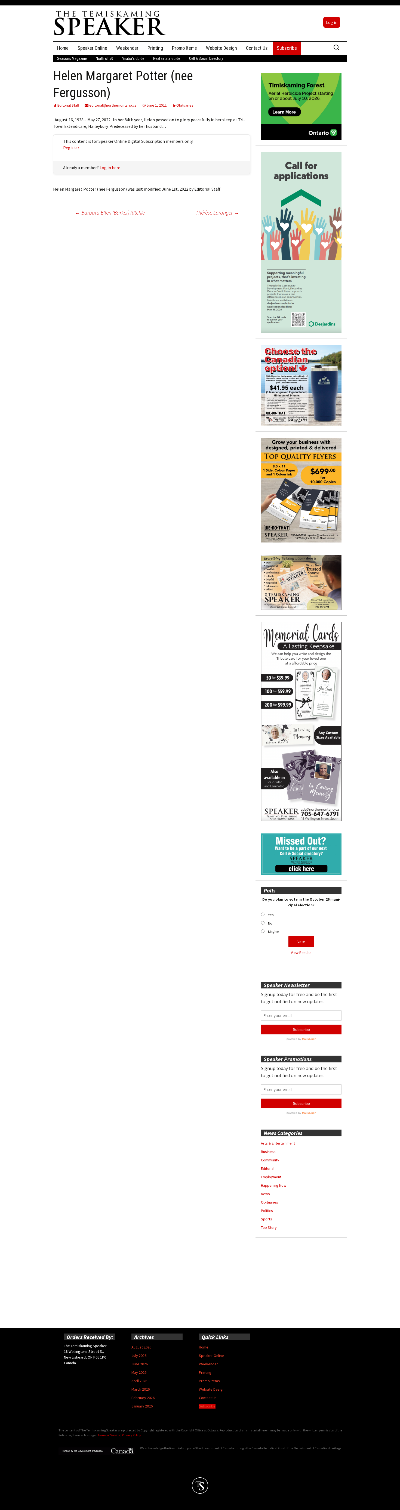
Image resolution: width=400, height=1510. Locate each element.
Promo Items (184, 48)
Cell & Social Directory (206, 58)
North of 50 (104, 58)
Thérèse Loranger (217, 212)
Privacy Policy (131, 1435)
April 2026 (139, 1380)
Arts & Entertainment (278, 1143)
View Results (301, 952)
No (270, 923)
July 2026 (138, 1355)
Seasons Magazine (72, 58)
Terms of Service (109, 1435)
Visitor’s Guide (133, 58)
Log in (331, 22)
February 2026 (143, 1397)
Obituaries (184, 105)
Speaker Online (92, 48)
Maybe (273, 931)
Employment (271, 1176)
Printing (155, 48)
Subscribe (287, 48)
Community (270, 1160)
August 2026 (141, 1347)
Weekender (127, 48)
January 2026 (142, 1406)
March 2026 (140, 1389)
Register (71, 147)
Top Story (269, 1227)
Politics (267, 1210)
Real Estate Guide (166, 58)
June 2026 (139, 1364)
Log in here (110, 167)
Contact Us (257, 48)
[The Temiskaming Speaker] (110, 23)
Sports (266, 1219)
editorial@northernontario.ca (112, 105)
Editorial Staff (68, 105)
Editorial (267, 1168)
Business (268, 1151)
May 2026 (138, 1372)
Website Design (221, 48)
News (265, 1193)
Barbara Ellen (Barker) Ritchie (110, 212)
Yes (271, 914)
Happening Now (273, 1185)
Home (63, 48)
